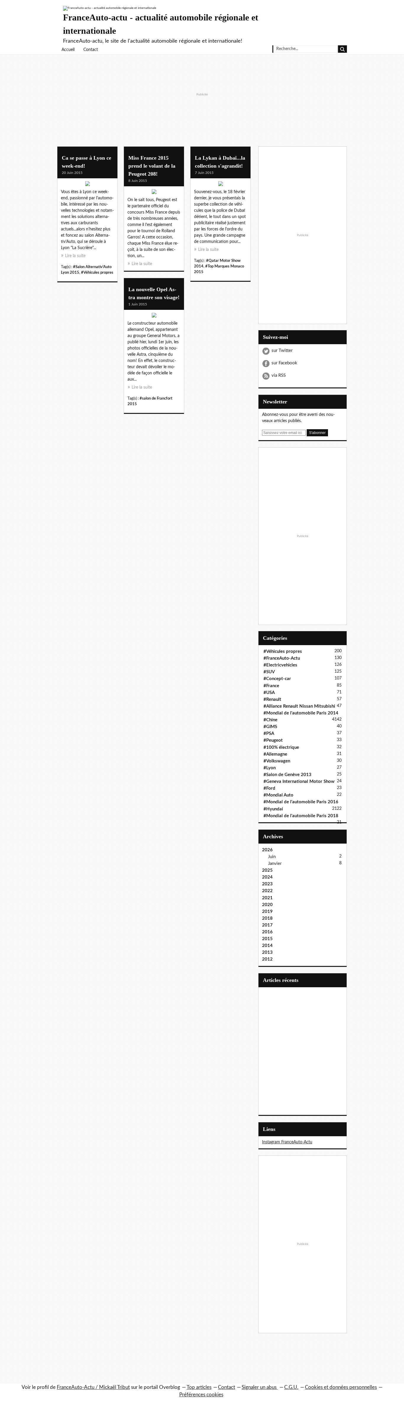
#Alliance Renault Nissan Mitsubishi (299, 706)
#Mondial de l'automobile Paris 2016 (301, 802)
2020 (267, 905)
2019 (267, 911)
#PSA (269, 733)
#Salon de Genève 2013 (287, 775)
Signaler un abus (260, 1387)
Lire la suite (75, 256)
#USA (269, 692)
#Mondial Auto (278, 795)
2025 (267, 870)
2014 (267, 945)
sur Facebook (284, 363)
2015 (267, 939)
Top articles (199, 1387)
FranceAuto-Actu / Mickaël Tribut (93, 1387)
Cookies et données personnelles (341, 1387)
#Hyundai (273, 809)
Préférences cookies (201, 1394)
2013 (267, 952)
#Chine (270, 720)
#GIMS (270, 727)
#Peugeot (273, 740)
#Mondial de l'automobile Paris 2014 (301, 713)
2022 (267, 891)
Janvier (275, 863)
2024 (267, 877)
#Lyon (270, 768)
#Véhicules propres (97, 272)
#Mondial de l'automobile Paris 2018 (301, 816)
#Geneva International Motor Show (299, 781)
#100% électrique (281, 747)
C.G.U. (291, 1387)
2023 (267, 884)
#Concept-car (277, 679)
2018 (267, 918)
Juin (272, 857)
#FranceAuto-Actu (282, 658)
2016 (267, 932)
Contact (90, 50)
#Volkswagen (277, 761)
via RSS (279, 375)
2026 (267, 850)
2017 (267, 925)
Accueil (68, 50)
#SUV (269, 672)
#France (271, 686)
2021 (267, 898)
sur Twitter (282, 350)
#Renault (272, 699)
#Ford (269, 788)
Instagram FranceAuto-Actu (287, 1142)
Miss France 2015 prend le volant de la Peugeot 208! (151, 166)
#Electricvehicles (280, 665)
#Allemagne (275, 754)
